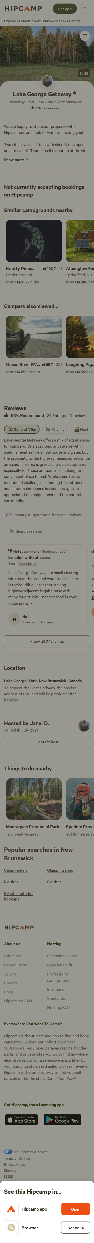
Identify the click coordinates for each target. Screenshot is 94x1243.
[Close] (47, 621)
